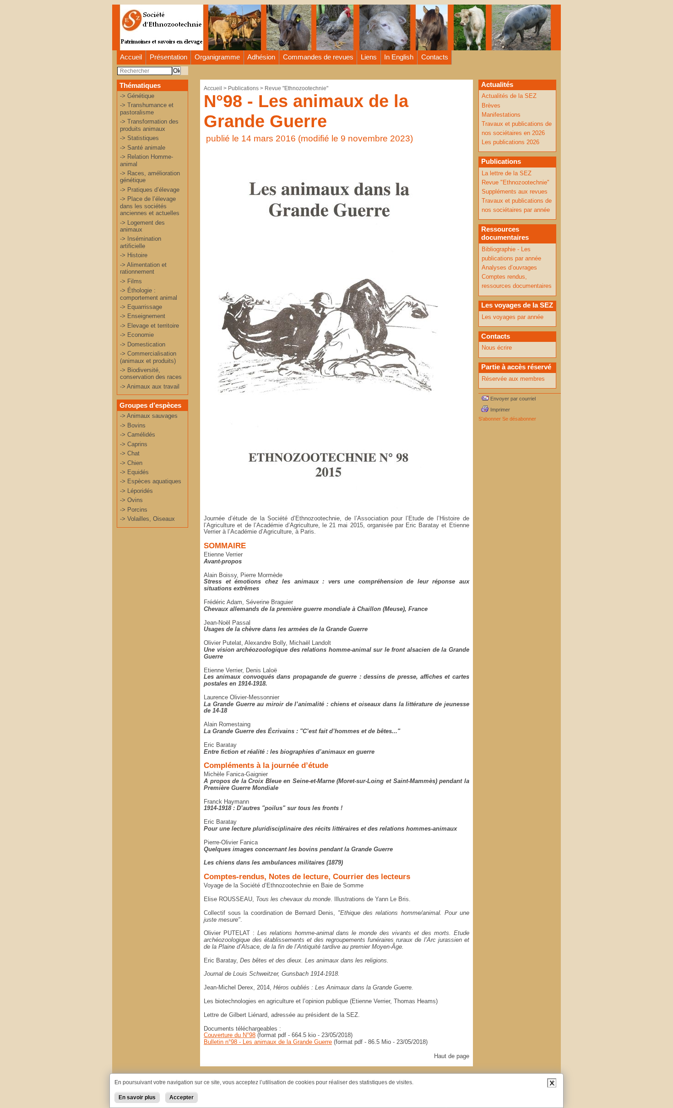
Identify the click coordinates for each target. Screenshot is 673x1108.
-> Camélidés (137, 434)
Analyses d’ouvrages (509, 267)
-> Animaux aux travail (149, 386)
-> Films (131, 281)
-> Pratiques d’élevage (149, 189)
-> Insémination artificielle (140, 242)
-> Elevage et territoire (149, 325)
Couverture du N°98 (229, 1035)
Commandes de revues (318, 57)
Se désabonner (519, 419)
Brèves (491, 105)
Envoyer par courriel (513, 398)
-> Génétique (137, 95)
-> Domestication (142, 344)
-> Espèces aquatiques (150, 481)
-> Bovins (133, 425)
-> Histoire (133, 255)
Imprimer (500, 409)
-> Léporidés (136, 490)
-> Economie (137, 334)
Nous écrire (497, 347)
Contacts (434, 57)
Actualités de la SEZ (509, 95)
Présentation (168, 57)
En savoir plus (137, 1097)
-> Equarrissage (141, 306)
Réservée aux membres (513, 378)
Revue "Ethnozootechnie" (296, 88)
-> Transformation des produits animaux (149, 125)
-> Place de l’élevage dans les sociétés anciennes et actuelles (149, 205)
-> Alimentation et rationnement (143, 268)
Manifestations (501, 114)
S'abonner (489, 419)
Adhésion (261, 57)
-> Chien (131, 462)
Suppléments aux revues (515, 191)
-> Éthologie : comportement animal (148, 294)
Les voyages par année (512, 316)
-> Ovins (131, 500)
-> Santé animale (142, 147)
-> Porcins (133, 509)
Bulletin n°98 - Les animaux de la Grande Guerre (268, 1041)
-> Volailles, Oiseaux (147, 518)
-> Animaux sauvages (149, 415)
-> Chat (130, 453)
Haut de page (451, 1056)
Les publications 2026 (510, 142)
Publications (243, 88)
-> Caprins (133, 444)
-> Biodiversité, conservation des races (151, 373)
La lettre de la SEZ (507, 173)
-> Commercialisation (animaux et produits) (148, 357)
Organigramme (217, 57)
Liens (369, 57)
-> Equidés (134, 472)
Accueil (131, 57)
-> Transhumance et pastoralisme (147, 108)
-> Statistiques (139, 138)
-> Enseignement (142, 316)
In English (398, 57)
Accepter (181, 1097)
